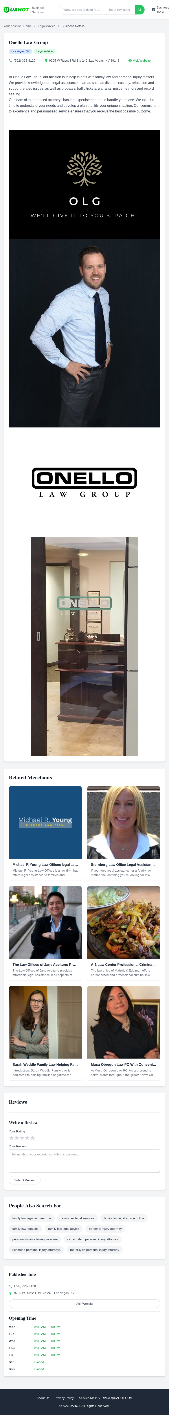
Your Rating (17, 1131)
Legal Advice (46, 26)
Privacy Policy (64, 1398)
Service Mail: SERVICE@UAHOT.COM (105, 1398)
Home (27, 26)
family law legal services (77, 1218)
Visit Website (142, 60)
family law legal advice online (124, 1218)
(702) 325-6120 (24, 60)
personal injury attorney (105, 1228)
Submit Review (24, 1180)
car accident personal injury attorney (92, 1239)
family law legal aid (25, 1228)
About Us (43, 1398)
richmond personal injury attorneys (36, 1249)
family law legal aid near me (31, 1218)
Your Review (17, 1146)
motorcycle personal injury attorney (94, 1249)
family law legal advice (63, 1228)
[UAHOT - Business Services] (16, 9)
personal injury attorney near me (35, 1239)
